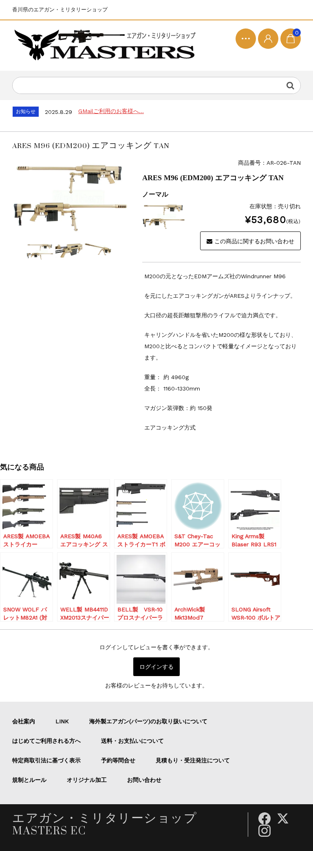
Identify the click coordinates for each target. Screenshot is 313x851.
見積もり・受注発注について (193, 760)
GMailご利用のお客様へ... (111, 111)
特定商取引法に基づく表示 (46, 760)
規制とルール (29, 780)
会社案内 (23, 721)
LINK (62, 721)
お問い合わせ (144, 780)
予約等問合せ (118, 760)
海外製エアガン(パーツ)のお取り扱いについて (148, 721)
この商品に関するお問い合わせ (254, 241)
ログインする (156, 666)
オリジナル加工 (87, 780)
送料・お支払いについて (132, 741)
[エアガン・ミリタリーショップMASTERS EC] (106, 45)
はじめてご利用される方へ (46, 741)
